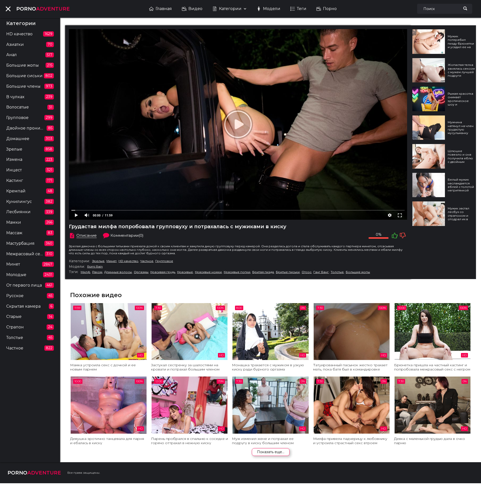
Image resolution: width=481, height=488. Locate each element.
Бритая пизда (263, 272)
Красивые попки (237, 272)
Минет (111, 261)
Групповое (164, 261)
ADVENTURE (43, 9)
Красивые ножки (208, 272)
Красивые (185, 272)
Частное (146, 261)
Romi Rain (95, 266)
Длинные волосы (118, 272)
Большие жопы (358, 272)
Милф (85, 272)
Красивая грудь (162, 272)
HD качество (128, 261)
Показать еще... (270, 452)
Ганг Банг (321, 272)
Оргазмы (141, 272)
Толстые (337, 272)
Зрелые (98, 261)
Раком (97, 272)
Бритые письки (288, 272)
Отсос (306, 272)
